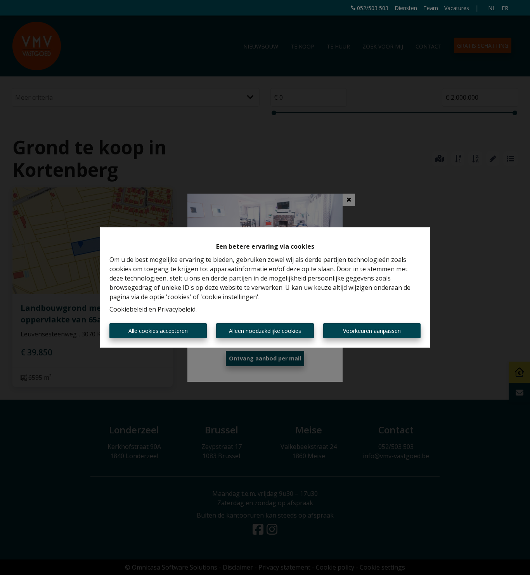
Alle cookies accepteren (158, 330)
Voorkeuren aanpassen (372, 330)
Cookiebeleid (128, 309)
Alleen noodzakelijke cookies (265, 330)
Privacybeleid (177, 309)
